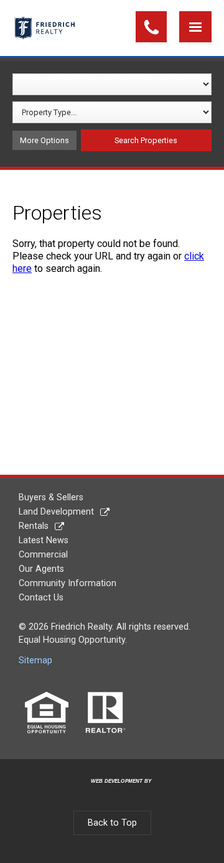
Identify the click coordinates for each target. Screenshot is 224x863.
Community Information (67, 583)
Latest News (43, 540)
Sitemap (35, 660)
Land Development (56, 511)
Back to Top (112, 823)
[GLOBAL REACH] (113, 791)
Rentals (34, 526)
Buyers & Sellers (51, 497)
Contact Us (41, 597)
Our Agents (41, 569)
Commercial (43, 554)
